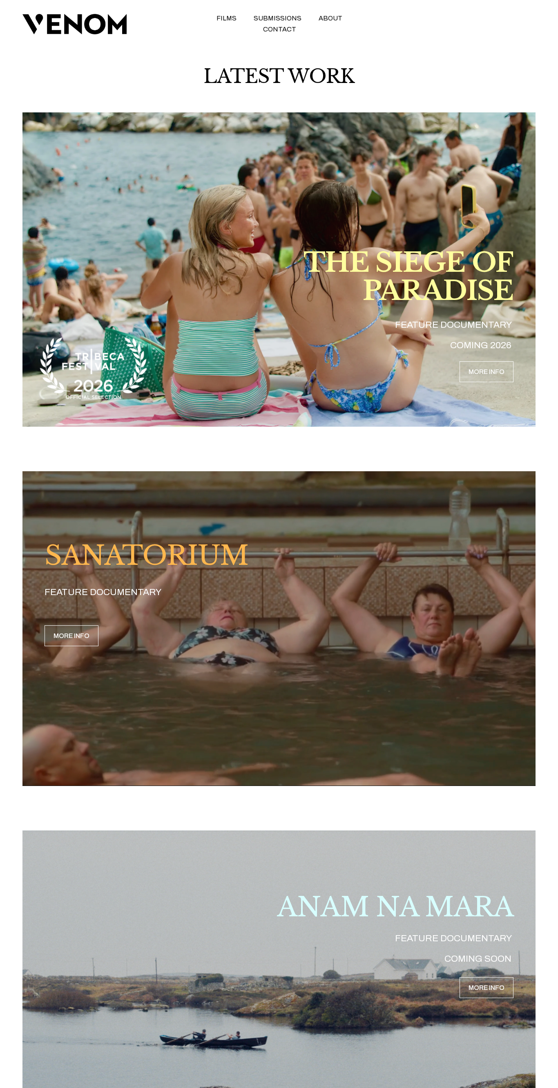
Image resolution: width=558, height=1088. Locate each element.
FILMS (227, 18)
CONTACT (279, 29)
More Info (486, 371)
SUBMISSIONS (277, 18)
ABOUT (330, 18)
